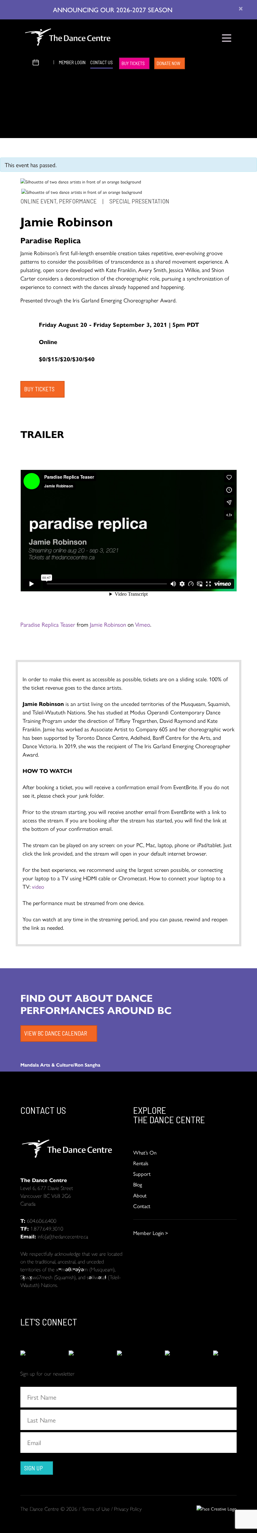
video (39, 886)
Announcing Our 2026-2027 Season (113, 9)
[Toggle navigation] (226, 38)
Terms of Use (96, 1508)
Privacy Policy (128, 1508)
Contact (141, 1206)
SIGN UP (33, 1468)
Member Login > (150, 1233)
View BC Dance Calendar (55, 1033)
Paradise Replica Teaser (47, 624)
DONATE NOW (168, 63)
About (140, 1195)
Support (142, 1173)
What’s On (144, 1152)
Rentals (140, 1163)
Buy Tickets (133, 63)
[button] (26, 61)
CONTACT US (101, 62)
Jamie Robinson (108, 624)
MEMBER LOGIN (72, 62)
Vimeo (142, 624)
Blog (137, 1184)
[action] (32, 1353)
